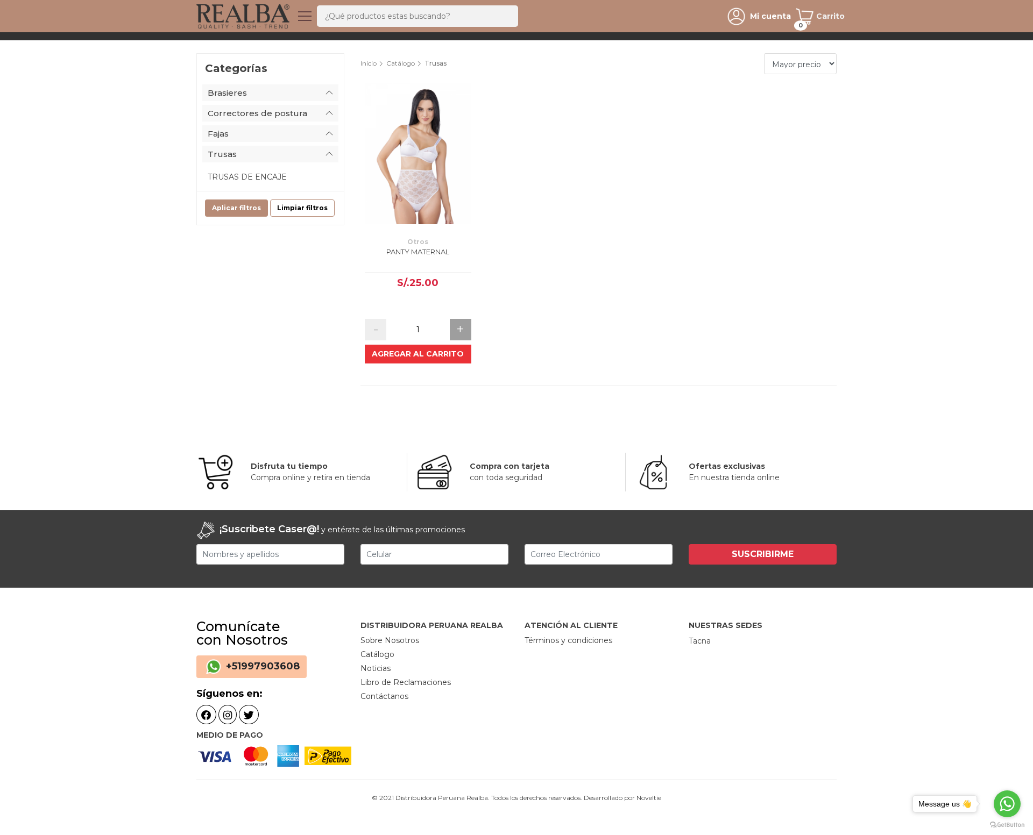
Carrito (829, 16)
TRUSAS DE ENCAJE (247, 177)
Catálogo (400, 63)
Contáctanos (384, 696)
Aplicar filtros (236, 208)
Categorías (236, 68)
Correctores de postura (257, 113)
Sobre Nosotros (389, 640)
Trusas (222, 154)
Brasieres (227, 93)
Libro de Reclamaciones (405, 682)
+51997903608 (261, 666)
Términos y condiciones (568, 640)
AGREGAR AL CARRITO (418, 354)
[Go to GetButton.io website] (1007, 824)
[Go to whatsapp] (1007, 803)
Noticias (375, 668)
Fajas (218, 134)
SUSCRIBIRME (763, 554)
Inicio (368, 63)
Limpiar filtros (302, 208)
